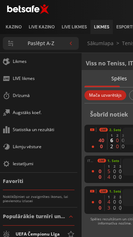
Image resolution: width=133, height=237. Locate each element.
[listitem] (13, 27)
